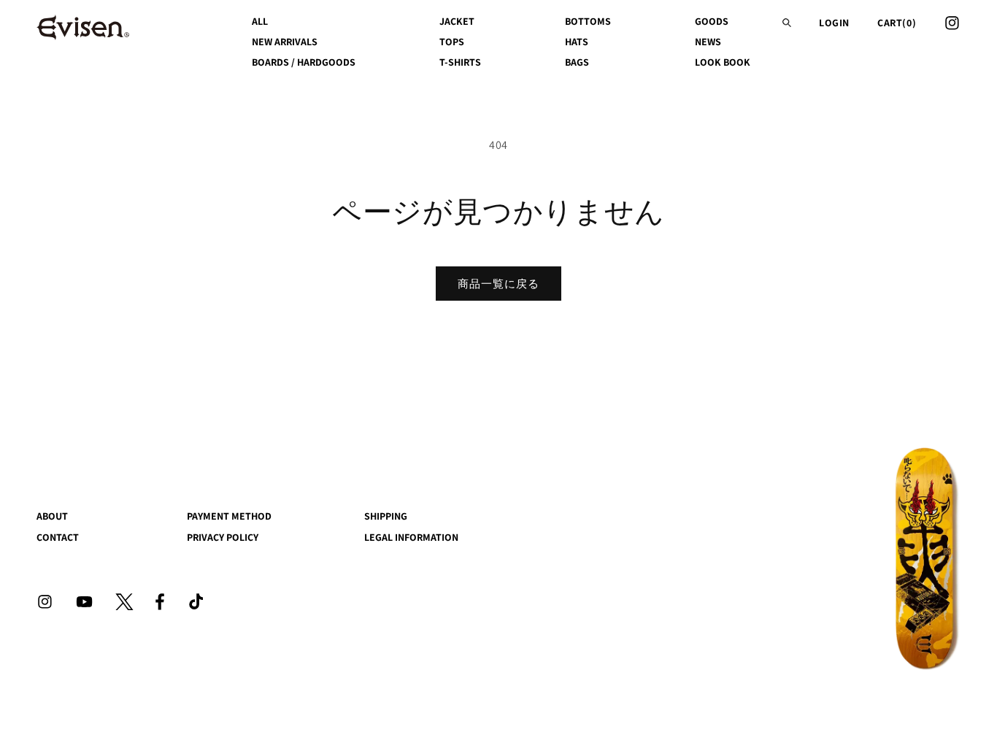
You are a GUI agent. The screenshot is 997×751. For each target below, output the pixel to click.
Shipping (385, 516)
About (52, 516)
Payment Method (229, 516)
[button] (786, 22)
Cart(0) (896, 22)
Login (834, 22)
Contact (57, 537)
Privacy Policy (222, 537)
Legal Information (411, 537)
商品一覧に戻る (498, 283)
